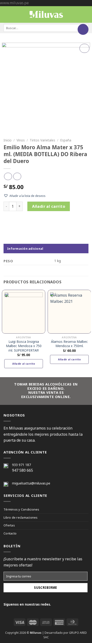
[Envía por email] (27, 223)
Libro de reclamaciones (21, 517)
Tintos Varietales (42, 140)
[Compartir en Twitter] (20, 223)
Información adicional (25, 248)
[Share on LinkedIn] (40, 223)
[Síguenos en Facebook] (56, 604)
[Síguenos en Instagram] (63, 604)
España (65, 140)
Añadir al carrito (48, 206)
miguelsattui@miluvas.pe (31, 483)
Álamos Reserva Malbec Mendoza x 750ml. (69, 344)
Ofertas (9, 525)
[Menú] (8, 14)
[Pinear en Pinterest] (34, 223)
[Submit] (83, 29)
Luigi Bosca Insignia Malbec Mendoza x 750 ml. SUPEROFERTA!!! (24, 346)
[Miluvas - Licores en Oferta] (46, 14)
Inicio (8, 140)
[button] (25, 195)
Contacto (10, 533)
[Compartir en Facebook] (13, 223)
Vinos (21, 140)
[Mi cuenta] (86, 14)
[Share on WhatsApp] (7, 223)
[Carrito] (78, 14)
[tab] (46, 248)
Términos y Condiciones (21, 509)
